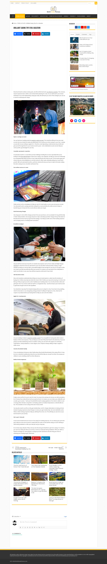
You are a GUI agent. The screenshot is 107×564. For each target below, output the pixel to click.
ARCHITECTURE (44, 16)
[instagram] (88, 27)
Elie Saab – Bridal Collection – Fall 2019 (56, 448)
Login (65, 516)
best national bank (25, 156)
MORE (88, 16)
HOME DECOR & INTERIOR (55, 16)
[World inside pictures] (53, 9)
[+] (44, 527)
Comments (84, 34)
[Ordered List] (30, 527)
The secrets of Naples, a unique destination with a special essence (21, 483)
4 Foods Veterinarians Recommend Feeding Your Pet (23, 448)
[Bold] (20, 527)
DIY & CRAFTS (35, 16)
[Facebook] (76, 27)
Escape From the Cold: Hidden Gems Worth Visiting (20, 499)
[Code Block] (37, 527)
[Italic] (23, 527)
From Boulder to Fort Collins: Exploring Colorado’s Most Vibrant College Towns (56, 468)
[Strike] (27, 527)
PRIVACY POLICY (25, 3)
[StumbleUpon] (85, 27)
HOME (12, 3)
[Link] (39, 527)
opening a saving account (37, 140)
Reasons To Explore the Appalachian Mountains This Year (38, 483)
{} (41, 527)
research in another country (33, 338)
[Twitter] (79, 27)
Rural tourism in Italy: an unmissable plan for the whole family (56, 483)
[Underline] (25, 527)
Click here (16, 265)
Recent (72, 34)
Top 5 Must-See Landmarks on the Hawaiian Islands (39, 466)
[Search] (96, 3)
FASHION (72, 16)
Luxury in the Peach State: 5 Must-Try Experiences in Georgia (57, 499)
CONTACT (17, 3)
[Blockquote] (34, 527)
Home (13, 16)
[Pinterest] (82, 27)
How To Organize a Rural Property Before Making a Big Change (86, 53)
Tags (90, 34)
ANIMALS (66, 16)
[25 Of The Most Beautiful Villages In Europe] (82, 106)
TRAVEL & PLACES (20, 16)
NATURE (28, 16)
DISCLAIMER (33, 3)
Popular (78, 34)
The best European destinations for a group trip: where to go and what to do (39, 490)
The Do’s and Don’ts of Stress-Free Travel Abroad (21, 466)
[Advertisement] (39, 52)
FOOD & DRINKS (81, 16)
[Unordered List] (32, 527)
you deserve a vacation (52, 92)
